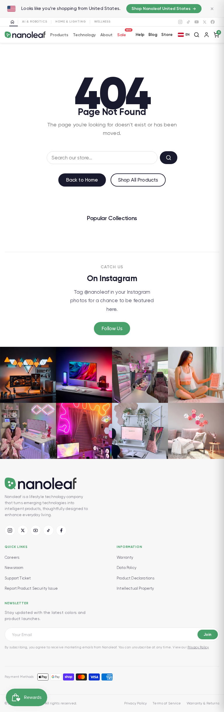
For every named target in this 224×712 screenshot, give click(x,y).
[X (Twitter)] (23, 530)
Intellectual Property (135, 588)
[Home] (13, 22)
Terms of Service (167, 703)
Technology (84, 34)
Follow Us (112, 328)
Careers (12, 557)
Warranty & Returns (203, 703)
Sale (121, 34)
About (106, 34)
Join (207, 634)
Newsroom (14, 567)
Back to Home (82, 180)
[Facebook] (213, 22)
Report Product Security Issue (31, 588)
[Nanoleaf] (25, 35)
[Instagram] (180, 22)
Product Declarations (135, 578)
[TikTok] (188, 22)
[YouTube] (197, 22)
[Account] (206, 35)
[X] (204, 22)
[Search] (197, 35)
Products (59, 34)
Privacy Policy (198, 647)
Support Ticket (18, 578)
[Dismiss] (212, 8)
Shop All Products (138, 180)
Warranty (125, 557)
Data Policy (126, 567)
